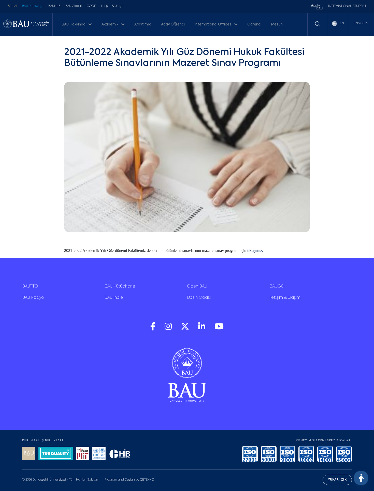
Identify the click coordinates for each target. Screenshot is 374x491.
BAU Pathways (32, 6)
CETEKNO (147, 479)
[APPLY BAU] (317, 7)
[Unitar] (99, 454)
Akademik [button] (110, 24)
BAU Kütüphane (120, 286)
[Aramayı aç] (317, 24)
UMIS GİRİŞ (360, 23)
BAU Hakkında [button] (74, 24)
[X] (185, 329)
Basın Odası (199, 298)
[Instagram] (169, 329)
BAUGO (276, 286)
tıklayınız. (255, 250)
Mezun (277, 24)
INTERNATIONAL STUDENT (347, 6)
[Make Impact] (82, 454)
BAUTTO (30, 286)
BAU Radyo (33, 298)
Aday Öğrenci (173, 24)
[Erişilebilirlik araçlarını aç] (361, 478)
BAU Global (73, 6)
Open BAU (197, 286)
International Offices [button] (213, 24)
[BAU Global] (28, 454)
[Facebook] (153, 329)
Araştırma (142, 24)
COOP (91, 6)
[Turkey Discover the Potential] (55, 454)
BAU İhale (114, 298)
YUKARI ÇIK (337, 479)
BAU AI (12, 6)
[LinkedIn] (202, 329)
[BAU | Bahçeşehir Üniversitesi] (26, 24)
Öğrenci (254, 24)
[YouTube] (219, 329)
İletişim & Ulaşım (112, 6)
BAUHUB (54, 6)
